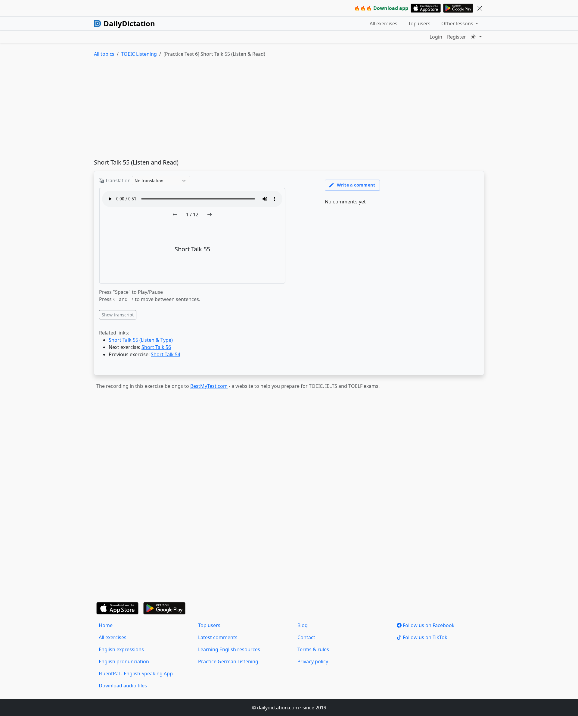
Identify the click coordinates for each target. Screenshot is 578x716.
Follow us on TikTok (424, 637)
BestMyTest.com (209, 386)
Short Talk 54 (165, 354)
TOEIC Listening (139, 54)
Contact (306, 637)
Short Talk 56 (156, 347)
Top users (419, 23)
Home (106, 625)
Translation (117, 180)
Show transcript (118, 315)
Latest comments (218, 637)
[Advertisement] (274, 109)
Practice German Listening (228, 661)
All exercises (383, 23)
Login (436, 36)
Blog (302, 625)
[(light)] (476, 37)
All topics (104, 54)
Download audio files (123, 685)
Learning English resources (229, 649)
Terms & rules (313, 649)
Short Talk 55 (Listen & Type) (141, 340)
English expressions (121, 649)
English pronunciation (124, 661)
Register (456, 36)
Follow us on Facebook (428, 625)
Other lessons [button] (457, 23)
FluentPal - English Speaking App (136, 673)
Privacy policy (312, 661)
